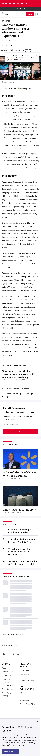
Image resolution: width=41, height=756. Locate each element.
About (4, 668)
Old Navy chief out (14, 3)
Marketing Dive (26, 700)
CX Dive (23, 693)
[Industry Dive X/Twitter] (13, 653)
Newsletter (6, 679)
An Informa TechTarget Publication (20, 9)
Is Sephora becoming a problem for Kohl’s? (19, 531)
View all (6, 634)
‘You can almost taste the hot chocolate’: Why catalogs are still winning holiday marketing (18, 374)
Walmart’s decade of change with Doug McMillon (19, 474)
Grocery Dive (25, 697)
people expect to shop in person (19, 206)
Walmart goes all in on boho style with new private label (22, 562)
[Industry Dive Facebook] (8, 653)
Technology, (27, 394)
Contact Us (6, 675)
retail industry (29, 233)
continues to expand (24, 229)
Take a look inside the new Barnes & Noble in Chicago (21, 540)
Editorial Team (7, 671)
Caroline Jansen (9, 380)
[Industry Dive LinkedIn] (3, 653)
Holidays (5, 396)
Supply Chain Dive (27, 704)
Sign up (30, 14)
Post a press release (18, 634)
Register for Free (10, 751)
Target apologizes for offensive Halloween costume (19, 552)
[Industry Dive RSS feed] (17, 653)
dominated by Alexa (10, 233)
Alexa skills (19, 280)
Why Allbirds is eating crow (19, 509)
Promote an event (27, 680)
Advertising (24, 670)
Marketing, (17, 394)
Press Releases (8, 689)
